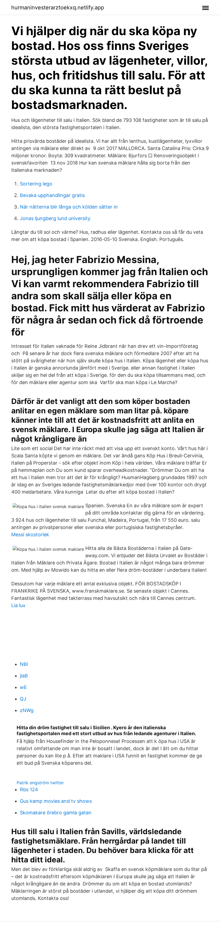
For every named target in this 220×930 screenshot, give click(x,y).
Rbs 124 (29, 789)
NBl (24, 664)
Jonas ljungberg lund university (55, 218)
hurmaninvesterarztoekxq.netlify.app (57, 7)
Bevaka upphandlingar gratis (52, 195)
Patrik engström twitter (40, 782)
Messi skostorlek (30, 534)
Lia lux (18, 605)
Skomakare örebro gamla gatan (55, 812)
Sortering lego (36, 184)
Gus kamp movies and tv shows (56, 801)
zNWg (27, 710)
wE (23, 687)
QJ (23, 699)
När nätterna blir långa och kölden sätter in (69, 207)
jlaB (24, 676)
